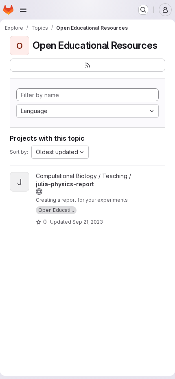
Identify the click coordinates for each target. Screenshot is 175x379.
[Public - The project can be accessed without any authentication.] (39, 191)
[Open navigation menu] (23, 9)
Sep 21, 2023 (87, 222)
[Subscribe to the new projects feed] (87, 65)
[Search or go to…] (143, 10)
